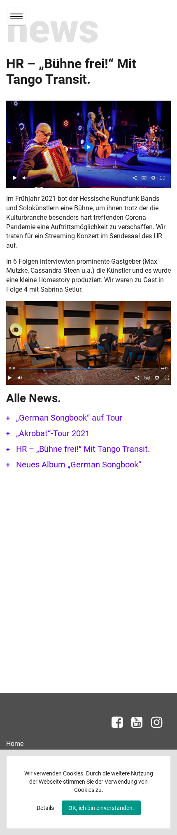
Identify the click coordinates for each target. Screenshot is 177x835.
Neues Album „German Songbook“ (78, 464)
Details (45, 808)
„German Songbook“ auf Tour (69, 418)
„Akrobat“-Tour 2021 (53, 433)
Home (14, 744)
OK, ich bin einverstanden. (101, 808)
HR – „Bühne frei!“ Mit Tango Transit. (83, 449)
